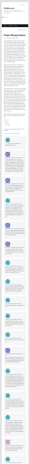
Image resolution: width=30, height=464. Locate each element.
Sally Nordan (7, 157)
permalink (6, 130)
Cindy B (7, 204)
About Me (10, 25)
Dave (6, 303)
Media (14, 129)
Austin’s (18, 58)
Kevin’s (23, 57)
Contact (15, 25)
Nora (5, 75)
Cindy (17, 38)
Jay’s (5, 61)
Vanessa (18, 69)
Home (5, 25)
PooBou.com (9, 8)
